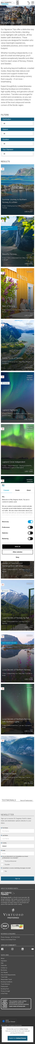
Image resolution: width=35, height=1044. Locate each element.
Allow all (17, 546)
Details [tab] (17, 490)
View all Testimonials (26, 800)
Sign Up (17, 878)
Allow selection (17, 552)
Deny (17, 557)
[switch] (30, 527)
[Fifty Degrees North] (7, 3)
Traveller (7, 864)
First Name (5, 828)
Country (4, 843)
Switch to (17, 1038)
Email (3, 850)
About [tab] (29, 490)
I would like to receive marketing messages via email (16, 868)
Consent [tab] (6, 490)
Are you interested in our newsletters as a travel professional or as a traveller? (15, 857)
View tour (17, 189)
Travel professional (10, 861)
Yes (6, 871)
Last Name (5, 835)
